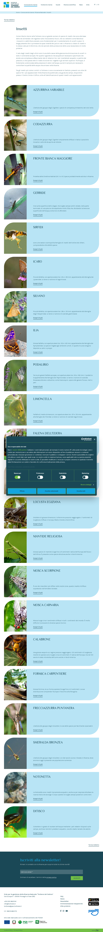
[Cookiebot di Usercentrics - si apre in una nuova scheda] (83, 439)
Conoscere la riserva (30, 5)
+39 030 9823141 (10, 901)
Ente (87, 5)
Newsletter (64, 901)
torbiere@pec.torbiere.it (13, 906)
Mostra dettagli (86, 484)
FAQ (61, 896)
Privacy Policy (18, 930)
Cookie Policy (8, 930)
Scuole (58, 5)
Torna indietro (9, 20)
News (81, 5)
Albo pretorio (65, 906)
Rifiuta (22, 491)
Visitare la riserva (46, 5)
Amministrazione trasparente (71, 904)
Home (18, 12)
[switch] (40, 477)
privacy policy (51, 877)
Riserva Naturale (40, 12)
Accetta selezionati (51, 491)
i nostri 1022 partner (19, 450)
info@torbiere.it (10, 904)
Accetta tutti (81, 491)
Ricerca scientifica (70, 5)
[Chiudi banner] (94, 439)
